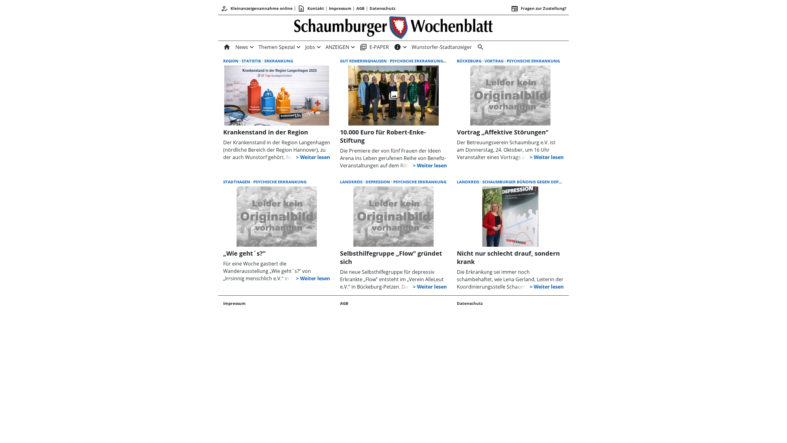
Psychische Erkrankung (417, 61)
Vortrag (494, 61)
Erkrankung (278, 61)
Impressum (340, 8)
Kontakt (311, 8)
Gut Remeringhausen (364, 61)
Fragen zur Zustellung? (538, 8)
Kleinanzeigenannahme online (257, 8)
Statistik (252, 61)
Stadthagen (237, 182)
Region (231, 61)
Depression (378, 182)
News (241, 47)
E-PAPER (374, 47)
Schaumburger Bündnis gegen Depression (529, 182)
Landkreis (351, 182)
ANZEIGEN (337, 47)
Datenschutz (382, 8)
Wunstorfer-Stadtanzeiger (442, 47)
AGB (360, 8)
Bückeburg (469, 61)
